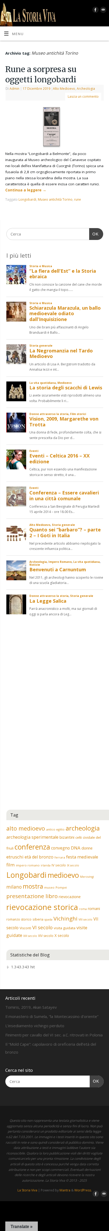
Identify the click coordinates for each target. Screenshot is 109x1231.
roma (83, 909)
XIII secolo (30, 936)
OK (94, 234)
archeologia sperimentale (32, 837)
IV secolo (59, 865)
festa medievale (82, 857)
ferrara (59, 857)
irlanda (46, 865)
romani (94, 908)
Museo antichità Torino (55, 199)
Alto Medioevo (64, 88)
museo (49, 887)
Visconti (25, 928)
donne (87, 848)
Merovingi (87, 877)
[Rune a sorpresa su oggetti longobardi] (54, 127)
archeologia (83, 828)
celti (78, 837)
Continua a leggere (25, 190)
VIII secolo (85, 919)
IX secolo (73, 865)
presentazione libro (32, 896)
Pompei (61, 887)
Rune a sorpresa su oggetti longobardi (40, 74)
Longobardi (27, 199)
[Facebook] (95, 11)
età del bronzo (39, 857)
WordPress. (83, 1190)
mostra (33, 886)
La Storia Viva (27, 1190)
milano (14, 887)
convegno (60, 848)
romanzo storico (18, 919)
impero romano (28, 865)
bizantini (67, 837)
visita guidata (64, 928)
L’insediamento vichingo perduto (34, 1025)
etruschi (15, 857)
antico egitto (55, 829)
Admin (14, 88)
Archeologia (86, 88)
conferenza (32, 847)
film (10, 865)
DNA (75, 848)
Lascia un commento (83, 96)
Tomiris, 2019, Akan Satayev (31, 1007)
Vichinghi (65, 918)
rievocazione (70, 896)
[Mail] (102, 11)
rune (77, 199)
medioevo (63, 875)
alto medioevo (25, 828)
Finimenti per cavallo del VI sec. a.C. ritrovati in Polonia (54, 1034)
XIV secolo (45, 935)
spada (48, 919)
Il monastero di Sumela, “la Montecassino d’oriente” (51, 1016)
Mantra (65, 1190)
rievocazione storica (42, 907)
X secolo (61, 935)
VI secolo (42, 927)
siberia (38, 919)
